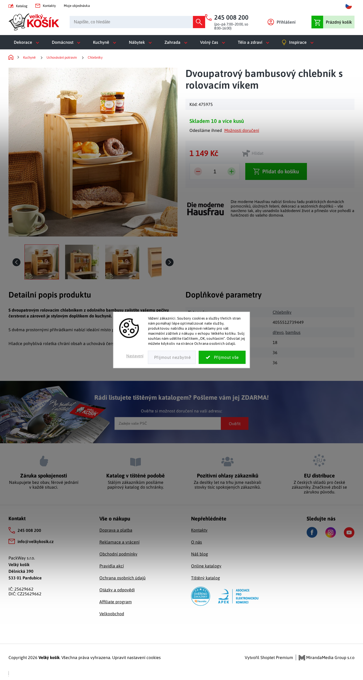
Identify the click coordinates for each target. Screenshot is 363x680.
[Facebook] (312, 532)
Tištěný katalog (205, 577)
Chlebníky (282, 312)
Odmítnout (172, 357)
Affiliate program (115, 601)
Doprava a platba (115, 530)
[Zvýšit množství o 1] (231, 171)
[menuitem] (28, 42)
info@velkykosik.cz (36, 541)
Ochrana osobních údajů (122, 577)
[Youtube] (349, 532)
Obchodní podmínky (118, 554)
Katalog (21, 6)
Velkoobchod (111, 613)
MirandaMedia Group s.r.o (329, 657)
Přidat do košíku (280, 171)
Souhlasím (222, 357)
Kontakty (49, 6)
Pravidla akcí (111, 565)
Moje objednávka (77, 6)
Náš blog (199, 554)
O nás (196, 542)
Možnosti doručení (241, 130)
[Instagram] (330, 532)
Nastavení (134, 356)
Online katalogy (206, 565)
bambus (293, 332)
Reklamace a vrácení (119, 542)
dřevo (278, 332)
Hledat (199, 22)
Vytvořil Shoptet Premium (269, 657)
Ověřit (234, 423)
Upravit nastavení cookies (136, 657)
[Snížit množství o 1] (198, 171)
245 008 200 (29, 530)
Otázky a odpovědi (117, 589)
